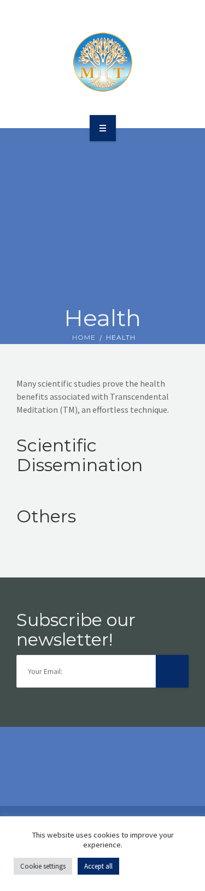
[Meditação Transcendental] (103, 62)
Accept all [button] (98, 866)
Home (84, 337)
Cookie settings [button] (43, 866)
